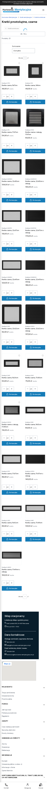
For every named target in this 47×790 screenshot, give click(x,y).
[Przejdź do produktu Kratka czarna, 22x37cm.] (12, 216)
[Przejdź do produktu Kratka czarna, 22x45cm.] (12, 265)
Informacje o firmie (8, 767)
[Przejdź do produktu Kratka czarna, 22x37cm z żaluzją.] (35, 216)
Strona (20, 58)
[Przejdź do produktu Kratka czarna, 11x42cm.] (12, 508)
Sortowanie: (16, 46)
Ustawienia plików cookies (11, 764)
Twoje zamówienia (8, 693)
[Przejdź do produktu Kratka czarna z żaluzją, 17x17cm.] (35, 118)
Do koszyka (13, 102)
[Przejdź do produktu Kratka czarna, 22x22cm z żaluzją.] (35, 314)
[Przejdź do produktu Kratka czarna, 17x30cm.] (35, 363)
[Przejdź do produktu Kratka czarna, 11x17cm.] (12, 71)
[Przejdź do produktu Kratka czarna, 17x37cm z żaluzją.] (35, 459)
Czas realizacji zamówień (10, 727)
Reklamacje (6, 750)
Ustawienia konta (8, 696)
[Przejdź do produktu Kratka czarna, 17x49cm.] (35, 508)
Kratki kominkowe (39, 17)
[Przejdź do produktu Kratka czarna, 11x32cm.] (35, 410)
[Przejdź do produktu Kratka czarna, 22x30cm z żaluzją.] (35, 167)
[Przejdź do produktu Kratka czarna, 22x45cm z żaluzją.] (35, 265)
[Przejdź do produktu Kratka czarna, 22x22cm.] (12, 314)
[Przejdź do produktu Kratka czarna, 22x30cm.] (12, 167)
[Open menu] (43, 10)
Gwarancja (5, 747)
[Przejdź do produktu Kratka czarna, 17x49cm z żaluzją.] (12, 555)
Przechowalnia (7, 699)
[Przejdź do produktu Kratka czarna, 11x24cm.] (12, 363)
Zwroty (4, 744)
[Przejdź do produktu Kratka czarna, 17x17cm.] (12, 118)
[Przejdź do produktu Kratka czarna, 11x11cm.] (35, 71)
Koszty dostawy (7, 733)
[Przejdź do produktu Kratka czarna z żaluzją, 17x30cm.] (12, 410)
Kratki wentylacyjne (26, 17)
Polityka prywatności (9, 713)
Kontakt (4, 761)
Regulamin (5, 716)
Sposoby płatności (8, 730)
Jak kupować (6, 710)
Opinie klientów (7, 770)
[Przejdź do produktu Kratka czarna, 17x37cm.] (12, 459)
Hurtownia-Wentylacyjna (9, 17)
